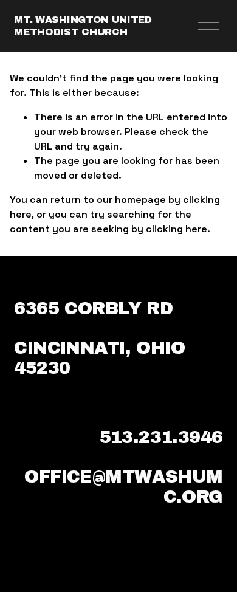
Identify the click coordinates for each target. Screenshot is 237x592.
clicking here (176, 228)
